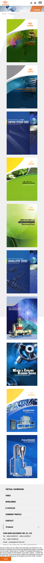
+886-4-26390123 (12, 536)
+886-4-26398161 (25, 536)
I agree (5, 559)
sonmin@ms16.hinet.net (17, 542)
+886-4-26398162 (12, 539)
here (3, 556)
